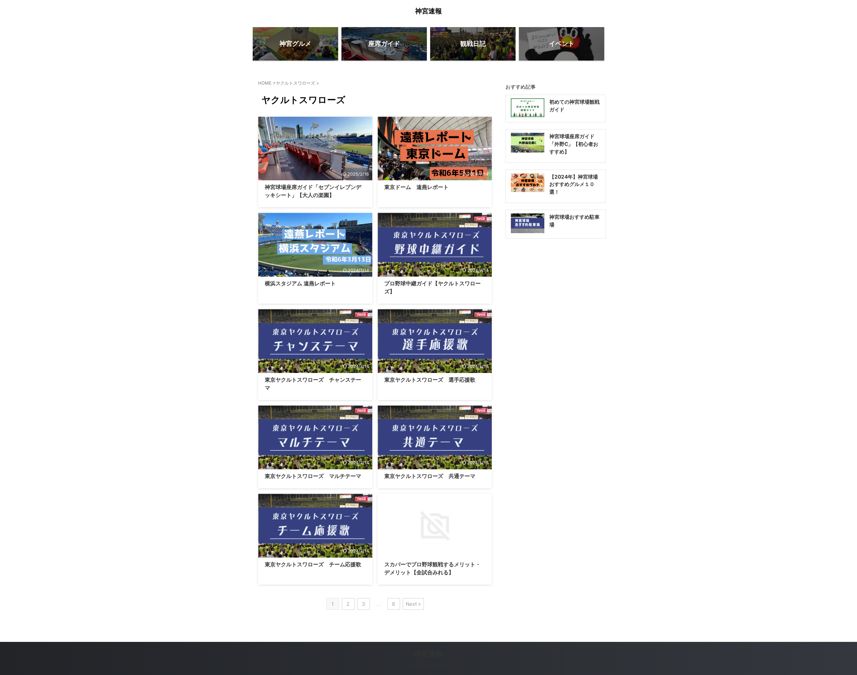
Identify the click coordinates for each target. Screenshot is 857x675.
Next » (413, 604)
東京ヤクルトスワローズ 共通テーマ (429, 476)
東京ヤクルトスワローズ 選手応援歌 (429, 379)
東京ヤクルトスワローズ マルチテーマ (313, 476)
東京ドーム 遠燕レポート (416, 187)
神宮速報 (428, 11)
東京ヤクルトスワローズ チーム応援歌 (313, 564)
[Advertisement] (555, 345)
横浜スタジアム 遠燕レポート (300, 283)
